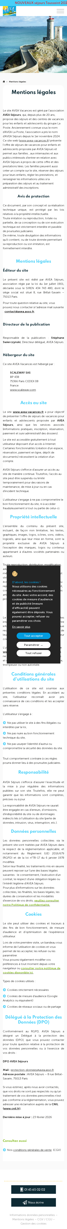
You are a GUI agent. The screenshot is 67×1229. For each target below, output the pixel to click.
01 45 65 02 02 (34, 1189)
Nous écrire (36, 1202)
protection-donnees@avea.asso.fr (32, 1070)
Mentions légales (17, 82)
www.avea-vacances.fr (34, 140)
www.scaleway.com (23, 389)
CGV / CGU (44, 1219)
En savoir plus (21, 627)
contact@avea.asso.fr (19, 311)
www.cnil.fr (11, 1108)
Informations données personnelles (32, 1215)
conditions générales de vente (32, 1150)
